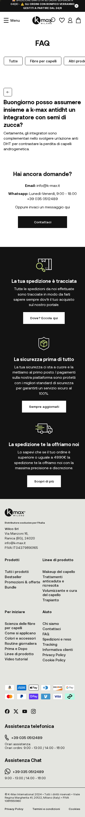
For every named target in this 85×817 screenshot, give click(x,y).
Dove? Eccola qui (44, 318)
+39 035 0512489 (42, 198)
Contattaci (42, 222)
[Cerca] (52, 20)
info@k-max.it (48, 185)
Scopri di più (44, 481)
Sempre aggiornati (44, 406)
